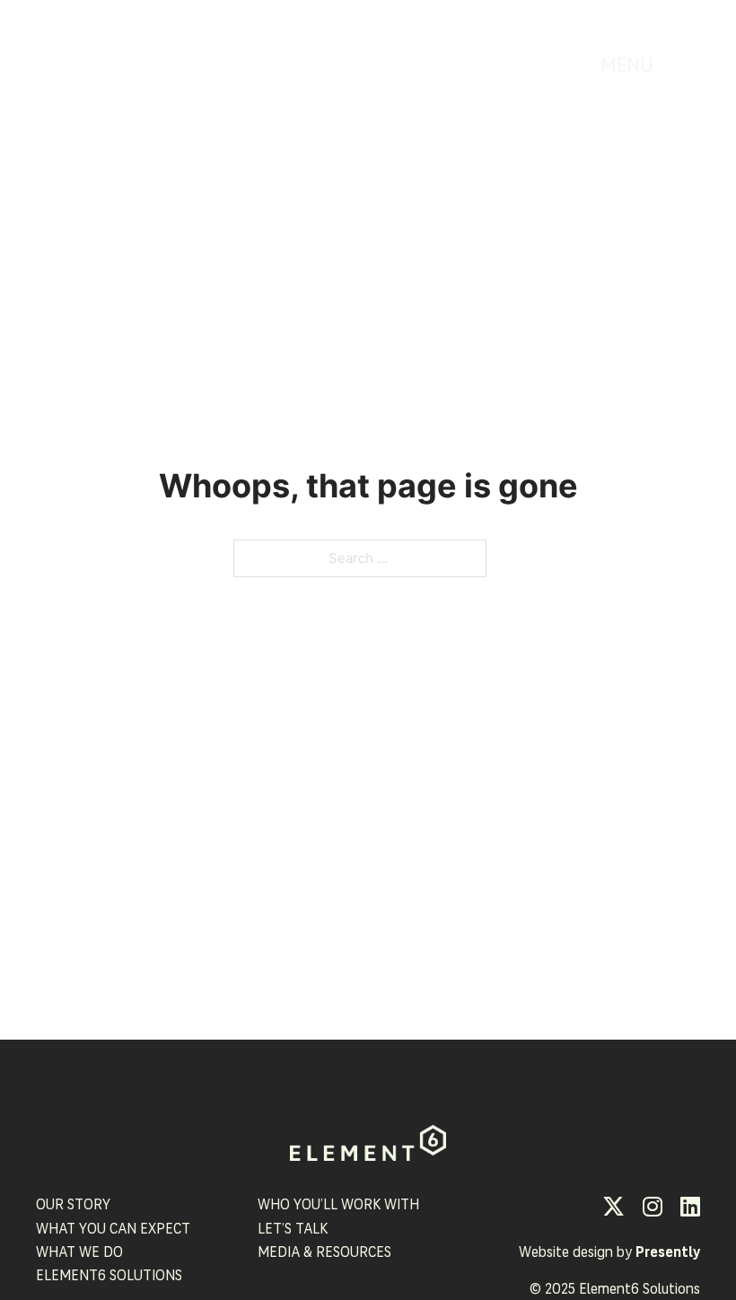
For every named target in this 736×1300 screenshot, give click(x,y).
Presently (667, 1253)
